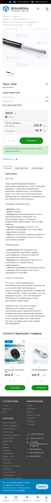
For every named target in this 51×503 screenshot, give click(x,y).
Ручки (5, 444)
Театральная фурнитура (13, 25)
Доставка (31, 409)
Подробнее (20, 490)
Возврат (30, 421)
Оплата (30, 412)
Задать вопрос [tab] (37, 168)
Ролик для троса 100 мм (14, 371)
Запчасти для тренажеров (9, 473)
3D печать (7, 463)
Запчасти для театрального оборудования (20, 22)
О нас (5, 406)
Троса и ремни (9, 423)
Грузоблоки (8, 454)
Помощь (30, 424)
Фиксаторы (8, 432)
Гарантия (31, 418)
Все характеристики (12, 105)
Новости (7, 409)
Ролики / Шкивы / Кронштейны (10, 427)
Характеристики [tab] (21, 168)
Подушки (7, 451)
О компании (10, 401)
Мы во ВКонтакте (37, 453)
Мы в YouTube (35, 456)
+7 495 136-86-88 (22, 2)
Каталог (15, 16)
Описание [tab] (8, 168)
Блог (5, 412)
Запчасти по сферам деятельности (17, 19)
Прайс (29, 406)
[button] (14, 367)
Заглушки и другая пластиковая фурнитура (11, 438)
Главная (6, 16)
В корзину (31, 141)
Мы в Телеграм (35, 449)
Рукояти (6, 460)
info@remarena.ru (41, 2)
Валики (6, 447)
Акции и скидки (34, 415)
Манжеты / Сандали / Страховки (12, 467)
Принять (42, 487)
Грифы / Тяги (8, 457)
